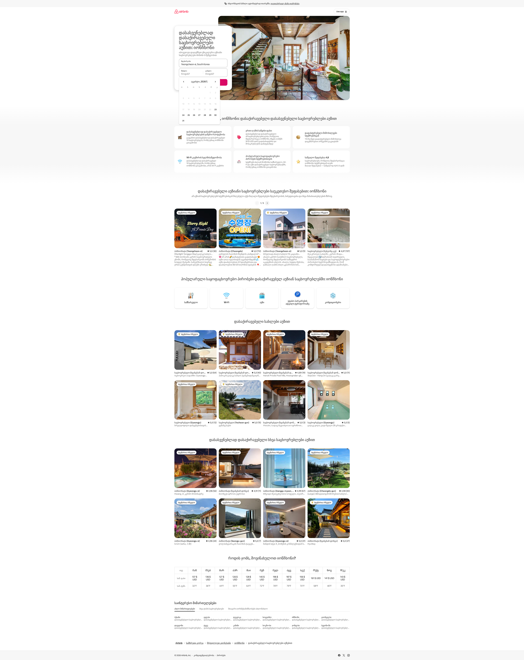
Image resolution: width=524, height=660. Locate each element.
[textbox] (191, 74)
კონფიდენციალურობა (204, 655)
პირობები (221, 655)
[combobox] (203, 64)
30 (215, 115)
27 (199, 115)
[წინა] (257, 203)
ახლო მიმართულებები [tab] (184, 609)
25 (189, 115)
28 (205, 115)
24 (183, 115)
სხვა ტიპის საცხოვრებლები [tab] (211, 609)
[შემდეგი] (267, 203)
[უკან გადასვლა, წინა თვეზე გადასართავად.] (184, 81)
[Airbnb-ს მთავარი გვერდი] (181, 11)
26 (194, 115)
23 (215, 109)
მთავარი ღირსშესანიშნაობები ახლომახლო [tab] (248, 609)
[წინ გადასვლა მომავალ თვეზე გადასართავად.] (215, 81)
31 (183, 121)
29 (210, 115)
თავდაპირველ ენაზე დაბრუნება (285, 3)
